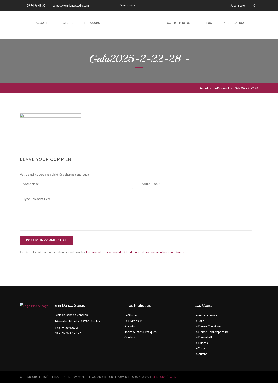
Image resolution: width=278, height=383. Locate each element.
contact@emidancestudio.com (70, 5)
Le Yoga (199, 348)
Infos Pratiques (235, 23)
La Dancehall (203, 337)
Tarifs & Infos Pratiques (140, 332)
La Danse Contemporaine (211, 332)
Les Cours (92, 23)
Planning (130, 326)
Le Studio (66, 23)
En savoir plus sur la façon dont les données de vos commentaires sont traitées (136, 252)
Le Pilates (201, 343)
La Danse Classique (207, 326)
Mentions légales (164, 376)
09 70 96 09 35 (35, 5)
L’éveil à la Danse (205, 315)
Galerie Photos (179, 23)
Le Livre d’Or (133, 321)
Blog (208, 23)
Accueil (42, 23)
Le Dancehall (221, 88)
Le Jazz (199, 321)
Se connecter (238, 5)
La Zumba (200, 354)
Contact (129, 337)
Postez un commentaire (46, 240)
